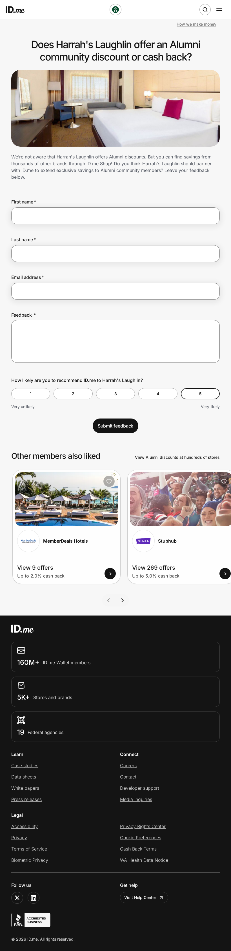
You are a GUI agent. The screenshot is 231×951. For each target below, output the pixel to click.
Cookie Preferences (140, 837)
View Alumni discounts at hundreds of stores (177, 457)
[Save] (109, 481)
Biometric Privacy (29, 860)
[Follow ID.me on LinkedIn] (33, 898)
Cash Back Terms (138, 849)
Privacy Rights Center (143, 826)
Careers (128, 765)
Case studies (24, 765)
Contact (128, 777)
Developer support (139, 788)
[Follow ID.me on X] (17, 898)
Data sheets (23, 777)
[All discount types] (115, 9)
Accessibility (24, 826)
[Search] (205, 9)
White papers (25, 788)
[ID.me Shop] (19, 9)
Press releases (26, 799)
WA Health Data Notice (144, 860)
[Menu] (219, 9)
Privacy (19, 837)
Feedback (23, 315)
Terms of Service (29, 849)
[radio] (30, 393)
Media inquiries (136, 799)
